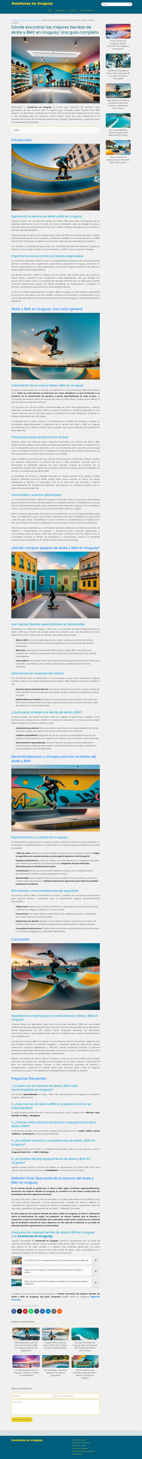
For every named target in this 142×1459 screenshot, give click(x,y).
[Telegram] (48, 1311)
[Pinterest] (25, 1311)
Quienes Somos (86, 10)
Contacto (73, 10)
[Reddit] (59, 1311)
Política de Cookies (79, 1446)
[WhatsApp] (30, 1311)
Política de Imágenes (80, 1448)
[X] (19, 1311)
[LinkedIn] (42, 1311)
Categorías (59, 10)
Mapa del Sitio (77, 1454)
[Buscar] (130, 4)
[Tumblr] (36, 1311)
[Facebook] (13, 1311)
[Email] (53, 1311)
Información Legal (78, 1440)
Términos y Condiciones (81, 1443)
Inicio (50, 10)
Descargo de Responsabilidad (83, 1451)
